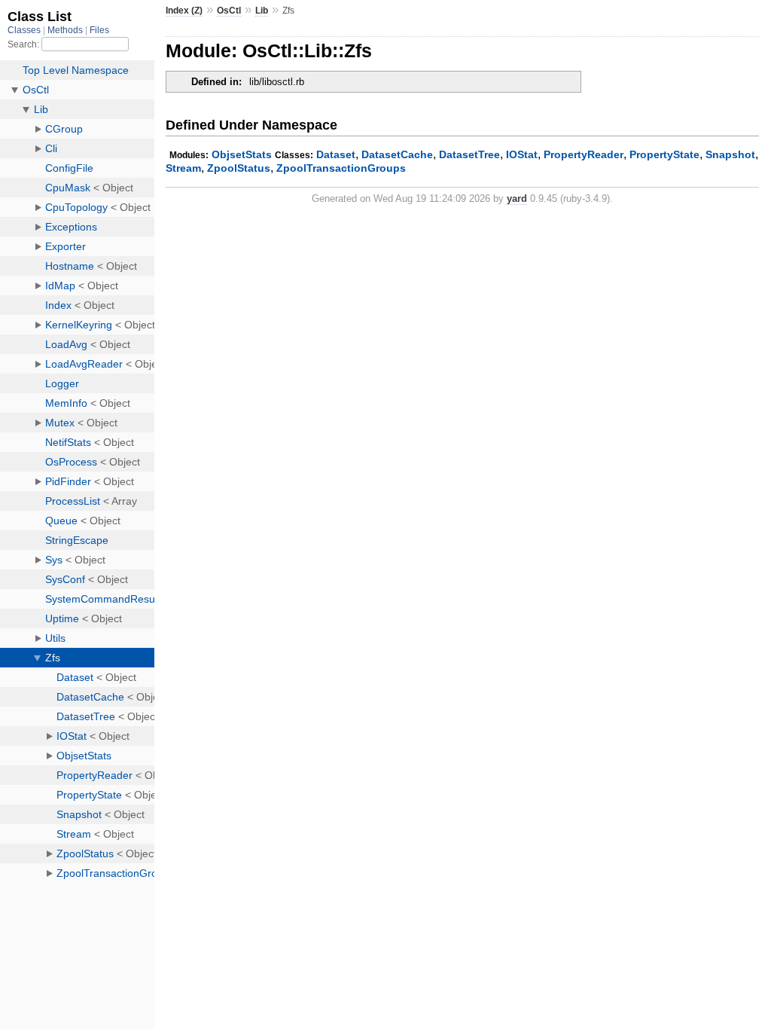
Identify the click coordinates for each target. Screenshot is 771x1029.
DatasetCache (397, 154)
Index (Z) (184, 10)
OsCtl (229, 10)
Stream (183, 168)
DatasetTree (469, 154)
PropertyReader (583, 154)
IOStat (522, 154)
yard (517, 198)
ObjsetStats (242, 154)
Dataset (335, 154)
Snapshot (730, 154)
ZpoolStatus (238, 168)
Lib (261, 10)
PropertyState (664, 154)
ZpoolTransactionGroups (341, 168)
